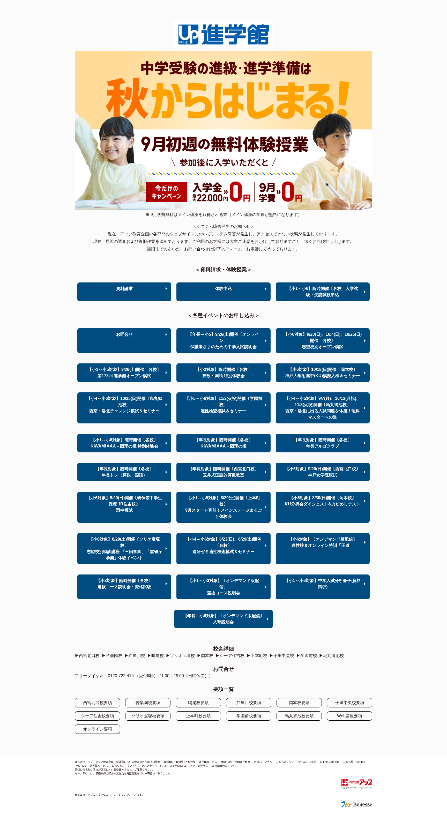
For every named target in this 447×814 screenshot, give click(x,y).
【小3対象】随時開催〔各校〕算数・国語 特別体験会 (224, 372)
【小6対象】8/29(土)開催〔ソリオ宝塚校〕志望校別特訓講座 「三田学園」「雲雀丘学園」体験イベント (124, 548)
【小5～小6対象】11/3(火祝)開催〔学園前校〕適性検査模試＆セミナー (223, 404)
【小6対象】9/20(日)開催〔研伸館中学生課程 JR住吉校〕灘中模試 (124, 504)
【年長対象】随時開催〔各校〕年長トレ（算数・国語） (124, 472)
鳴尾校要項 (198, 702)
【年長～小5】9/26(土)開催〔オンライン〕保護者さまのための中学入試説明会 (223, 340)
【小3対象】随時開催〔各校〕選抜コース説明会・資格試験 (124, 583)
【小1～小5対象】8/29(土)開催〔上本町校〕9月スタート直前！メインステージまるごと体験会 (223, 507)
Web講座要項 (349, 716)
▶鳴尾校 (155, 655)
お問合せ (124, 334)
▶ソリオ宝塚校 (180, 655)
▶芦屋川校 (134, 655)
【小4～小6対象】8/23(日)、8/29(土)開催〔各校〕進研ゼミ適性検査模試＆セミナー (223, 545)
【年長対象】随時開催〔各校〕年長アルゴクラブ (323, 443)
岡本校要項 (299, 702)
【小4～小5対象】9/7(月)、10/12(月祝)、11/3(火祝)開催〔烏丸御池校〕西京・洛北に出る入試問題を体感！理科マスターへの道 (322, 407)
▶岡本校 (205, 655)
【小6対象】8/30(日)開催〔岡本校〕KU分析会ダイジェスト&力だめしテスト (322, 501)
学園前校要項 (248, 716)
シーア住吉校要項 (97, 716)
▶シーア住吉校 (229, 655)
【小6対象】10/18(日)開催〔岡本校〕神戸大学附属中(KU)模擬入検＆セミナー (322, 372)
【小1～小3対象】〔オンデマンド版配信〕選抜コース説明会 (223, 586)
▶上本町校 (257, 655)
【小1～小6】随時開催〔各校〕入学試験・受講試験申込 (322, 291)
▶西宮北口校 (87, 655)
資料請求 (124, 288)
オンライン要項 (97, 729)
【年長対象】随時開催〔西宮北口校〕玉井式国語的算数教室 (223, 472)
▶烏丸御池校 (331, 655)
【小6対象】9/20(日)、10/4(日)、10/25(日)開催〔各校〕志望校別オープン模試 (323, 340)
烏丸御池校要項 (299, 716)
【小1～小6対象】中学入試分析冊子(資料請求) (323, 583)
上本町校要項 (198, 716)
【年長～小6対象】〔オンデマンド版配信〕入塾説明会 (223, 619)
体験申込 (223, 288)
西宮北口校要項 (97, 702)
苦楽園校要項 (148, 702)
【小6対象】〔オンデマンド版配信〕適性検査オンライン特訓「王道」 (322, 542)
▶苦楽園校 (112, 655)
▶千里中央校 (281, 655)
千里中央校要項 (349, 702)
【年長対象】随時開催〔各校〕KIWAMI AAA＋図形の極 (223, 443)
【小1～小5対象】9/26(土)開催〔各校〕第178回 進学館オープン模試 (124, 372)
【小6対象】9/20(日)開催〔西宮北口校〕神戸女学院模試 (322, 472)
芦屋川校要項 (248, 702)
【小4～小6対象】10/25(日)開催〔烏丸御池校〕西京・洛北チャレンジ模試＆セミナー (124, 404)
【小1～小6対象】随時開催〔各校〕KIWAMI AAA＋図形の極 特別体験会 (124, 443)
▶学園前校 (306, 655)
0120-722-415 (121, 676)
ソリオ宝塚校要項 (148, 716)
